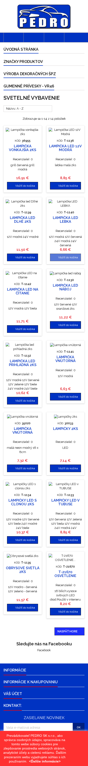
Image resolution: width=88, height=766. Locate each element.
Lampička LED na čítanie (22, 291)
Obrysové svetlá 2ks (22, 570)
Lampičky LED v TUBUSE (65, 502)
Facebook (44, 650)
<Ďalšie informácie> (45, 761)
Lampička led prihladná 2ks (22, 363)
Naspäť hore (69, 632)
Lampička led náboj (65, 287)
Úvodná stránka (21, 49)
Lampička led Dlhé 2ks (22, 220)
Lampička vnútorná (65, 359)
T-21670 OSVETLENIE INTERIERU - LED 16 (65, 576)
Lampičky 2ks (65, 429)
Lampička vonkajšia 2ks (22, 148)
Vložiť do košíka (22, 186)
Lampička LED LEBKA (65, 220)
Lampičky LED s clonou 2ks (22, 502)
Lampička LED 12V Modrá (65, 148)
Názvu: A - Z (28, 109)
